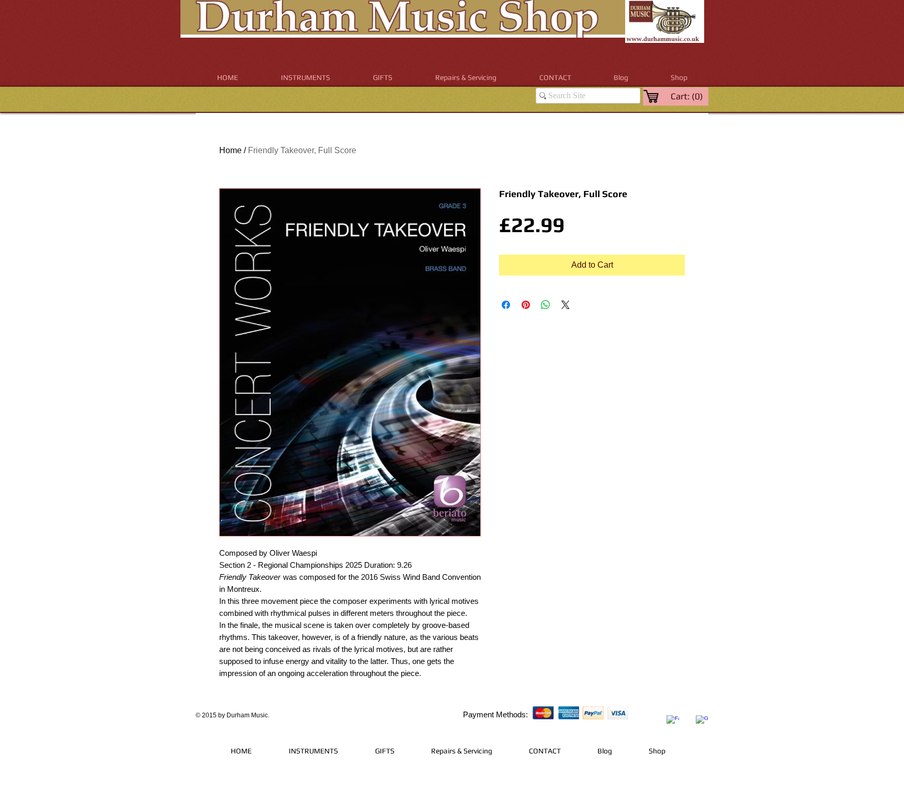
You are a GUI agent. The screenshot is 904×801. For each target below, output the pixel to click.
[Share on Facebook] (506, 305)
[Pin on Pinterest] (525, 305)
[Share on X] (565, 305)
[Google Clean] (702, 721)
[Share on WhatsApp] (545, 305)
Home (230, 150)
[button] (305, 77)
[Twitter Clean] (687, 713)
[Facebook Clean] (672, 721)
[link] (688, 96)
